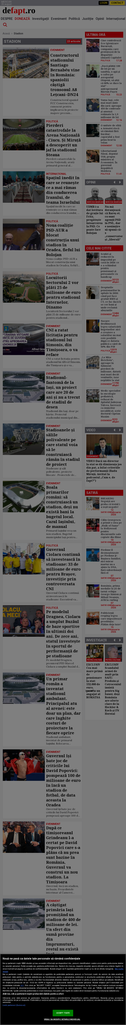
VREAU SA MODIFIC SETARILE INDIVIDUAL (62, 1019)
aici (22, 985)
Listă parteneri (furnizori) (14, 1005)
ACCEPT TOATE (63, 1013)
